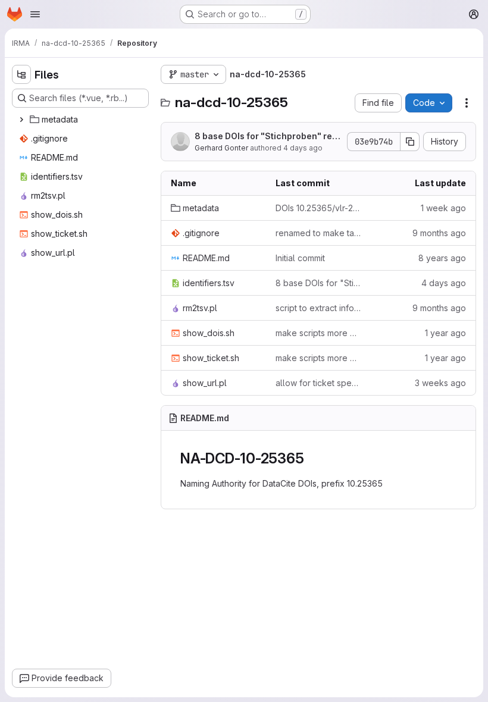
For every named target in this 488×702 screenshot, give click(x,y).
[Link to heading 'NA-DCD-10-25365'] (311, 458)
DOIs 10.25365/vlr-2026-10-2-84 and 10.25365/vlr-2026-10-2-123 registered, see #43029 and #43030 (318, 208)
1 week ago (443, 208)
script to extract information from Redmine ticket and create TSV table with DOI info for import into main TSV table (318, 308)
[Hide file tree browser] (21, 74)
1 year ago (445, 333)
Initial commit (300, 258)
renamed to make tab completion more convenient (318, 233)
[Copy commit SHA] (410, 141)
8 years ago (442, 258)
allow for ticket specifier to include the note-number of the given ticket (318, 383)
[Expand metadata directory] (21, 119)
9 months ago (439, 233)
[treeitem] (81, 119)
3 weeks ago (440, 383)
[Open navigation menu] (35, 14)
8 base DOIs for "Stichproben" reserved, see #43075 (266, 136)
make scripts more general (318, 333)
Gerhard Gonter (221, 147)
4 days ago (303, 147)
